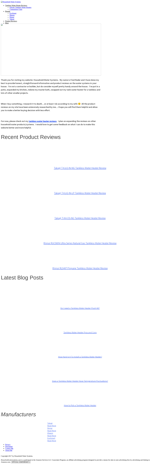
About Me (8, 450)
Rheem (12, 15)
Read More (51, 425)
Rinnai (12, 17)
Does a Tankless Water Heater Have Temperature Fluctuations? (80, 381)
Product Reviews (11, 21)
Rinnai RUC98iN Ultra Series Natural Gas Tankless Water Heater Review (80, 243)
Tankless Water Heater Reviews (16, 5)
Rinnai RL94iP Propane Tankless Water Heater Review (80, 268)
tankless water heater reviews (43, 121)
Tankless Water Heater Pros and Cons (80, 332)
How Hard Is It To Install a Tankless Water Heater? (80, 356)
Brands (7, 11)
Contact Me (9, 448)
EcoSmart (13, 13)
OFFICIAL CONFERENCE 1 (21, 462)
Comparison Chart (16, 9)
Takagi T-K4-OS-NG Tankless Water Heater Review (80, 218)
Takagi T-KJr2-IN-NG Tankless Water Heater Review (80, 168)
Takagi (12, 19)
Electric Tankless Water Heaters (20, 7)
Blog (7, 23)
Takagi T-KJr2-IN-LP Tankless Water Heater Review (80, 193)
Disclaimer (9, 446)
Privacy (7, 444)
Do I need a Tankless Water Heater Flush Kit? (80, 308)
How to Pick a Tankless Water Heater (80, 405)
